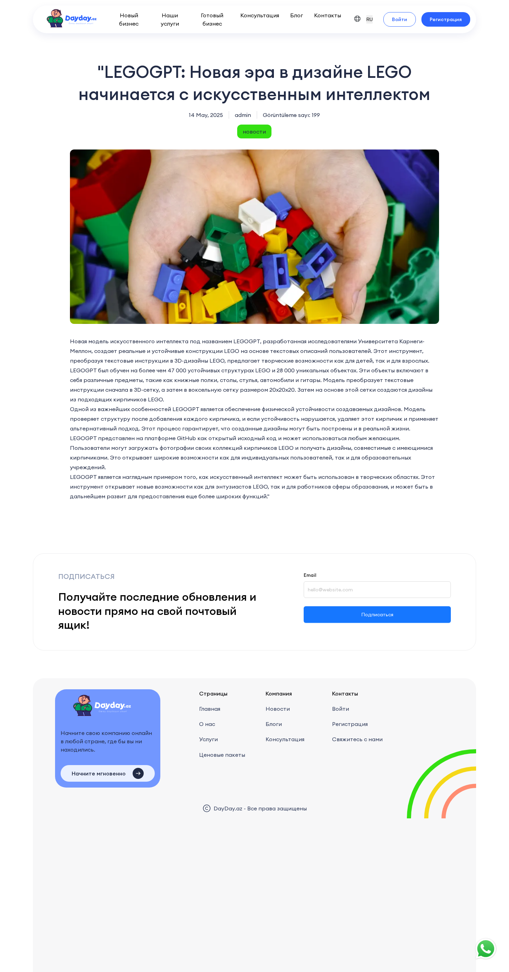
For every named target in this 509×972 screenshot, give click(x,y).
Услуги (208, 739)
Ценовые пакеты (222, 754)
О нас (207, 723)
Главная (209, 708)
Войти (399, 19)
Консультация (259, 15)
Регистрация (446, 19)
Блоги (274, 723)
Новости (278, 708)
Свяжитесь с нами (357, 739)
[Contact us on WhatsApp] (486, 949)
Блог (296, 15)
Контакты (327, 15)
